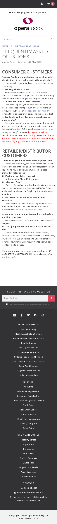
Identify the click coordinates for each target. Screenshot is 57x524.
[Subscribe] (51, 298)
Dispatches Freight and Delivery (28, 400)
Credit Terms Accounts (28, 419)
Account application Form (29, 209)
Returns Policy (28, 414)
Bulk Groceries (28, 476)
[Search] (52, 39)
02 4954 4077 (30, 488)
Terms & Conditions (32, 304)
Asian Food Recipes (28, 366)
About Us (28, 386)
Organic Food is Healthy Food (28, 357)
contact (6, 257)
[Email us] (14, 315)
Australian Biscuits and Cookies (28, 361)
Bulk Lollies (28, 453)
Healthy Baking (28, 343)
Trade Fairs (28, 428)
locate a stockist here (35, 111)
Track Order (28, 405)
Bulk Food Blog (28, 329)
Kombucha (28, 449)
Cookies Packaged (29, 458)
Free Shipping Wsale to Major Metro (29, 12)
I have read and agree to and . (30, 304)
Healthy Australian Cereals (28, 334)
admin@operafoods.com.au (30, 492)
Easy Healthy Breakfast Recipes (28, 338)
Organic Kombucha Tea (28, 370)
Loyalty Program (28, 423)
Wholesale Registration (28, 391)
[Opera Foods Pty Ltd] (28, 24)
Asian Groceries (28, 472)
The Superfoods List (28, 347)
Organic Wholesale (28, 467)
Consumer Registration (28, 396)
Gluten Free (28, 462)
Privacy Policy (46, 304)
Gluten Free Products (28, 352)
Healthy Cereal (28, 440)
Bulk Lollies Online (29, 375)
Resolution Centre (28, 409)
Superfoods (28, 444)
